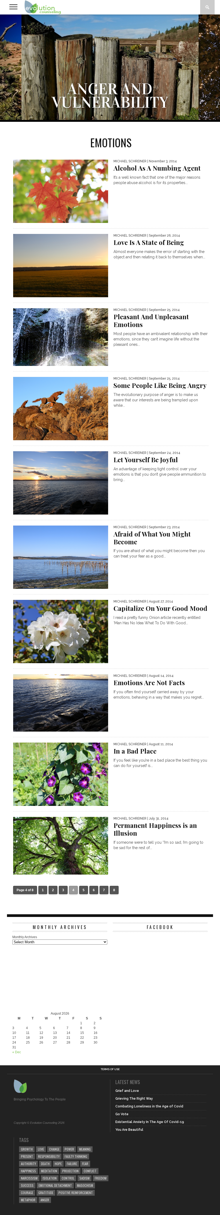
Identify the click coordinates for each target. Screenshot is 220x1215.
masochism (85, 1185)
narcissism (29, 1178)
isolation (50, 1178)
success (27, 1185)
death (45, 1163)
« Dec (16, 1052)
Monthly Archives (24, 937)
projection (70, 1171)
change (54, 1149)
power (69, 1149)
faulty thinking (76, 1156)
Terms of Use (110, 1069)
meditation (49, 1171)
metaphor (28, 1200)
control (68, 1178)
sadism (84, 1178)
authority (28, 1163)
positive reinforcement (75, 1192)
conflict (90, 1171)
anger (45, 1200)
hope (58, 1163)
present (27, 1156)
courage (27, 1192)
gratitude (45, 1192)
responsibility (49, 1156)
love (41, 1149)
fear (85, 1163)
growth (27, 1149)
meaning (85, 1149)
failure (72, 1163)
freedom (101, 1178)
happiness (28, 1171)
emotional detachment (55, 1185)
